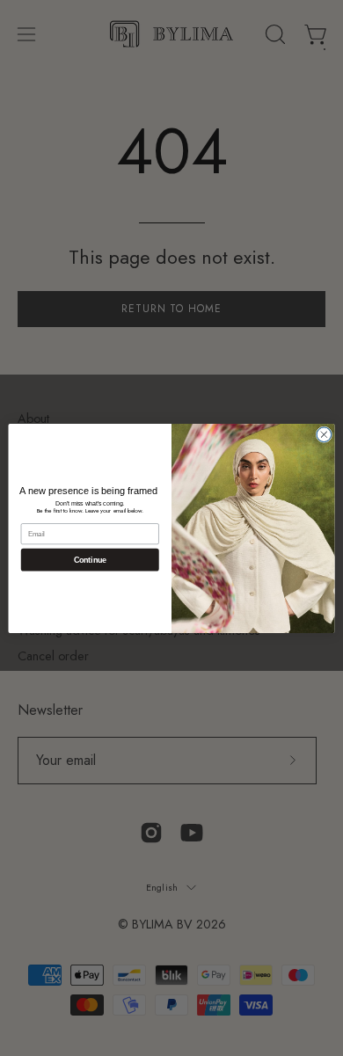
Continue (90, 559)
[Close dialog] (324, 433)
